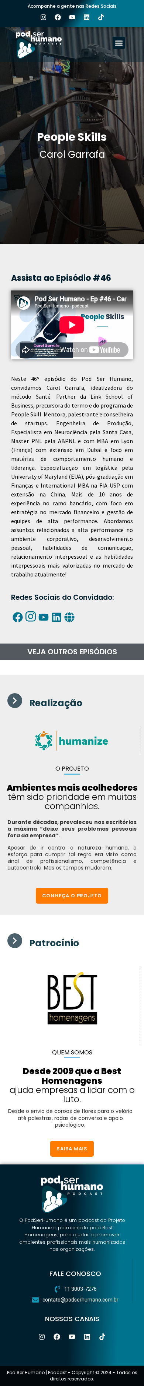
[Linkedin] (86, 17)
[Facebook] (57, 17)
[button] (119, 43)
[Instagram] (43, 17)
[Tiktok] (101, 17)
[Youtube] (72, 17)
